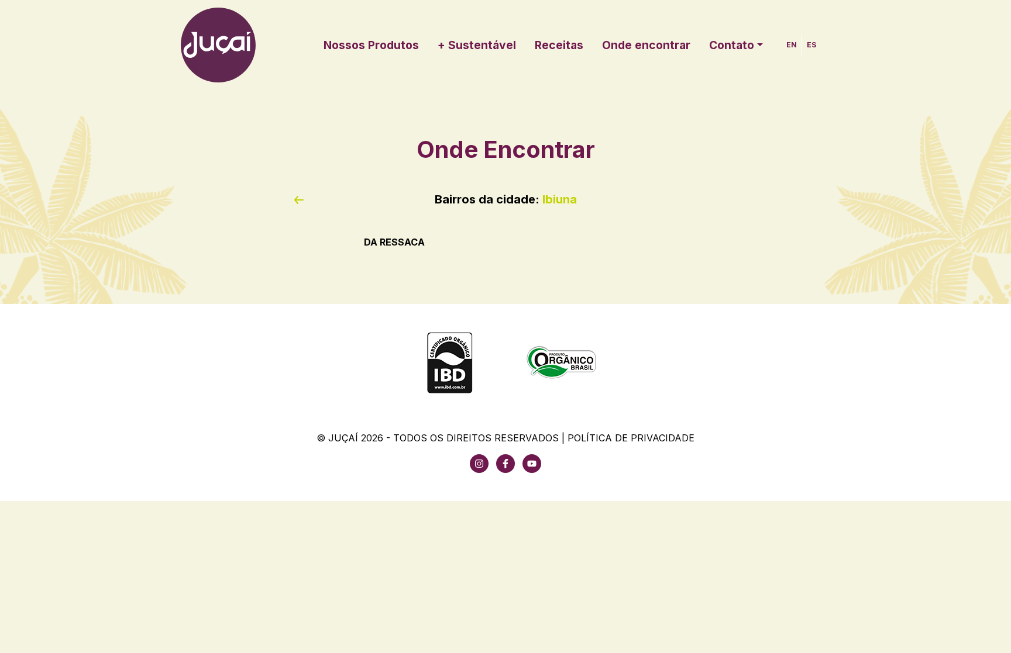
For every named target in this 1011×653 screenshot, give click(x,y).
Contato (731, 45)
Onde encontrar (646, 45)
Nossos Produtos (371, 45)
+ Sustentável (477, 45)
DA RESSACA (394, 242)
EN (791, 44)
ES (811, 44)
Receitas (559, 45)
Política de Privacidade (631, 438)
